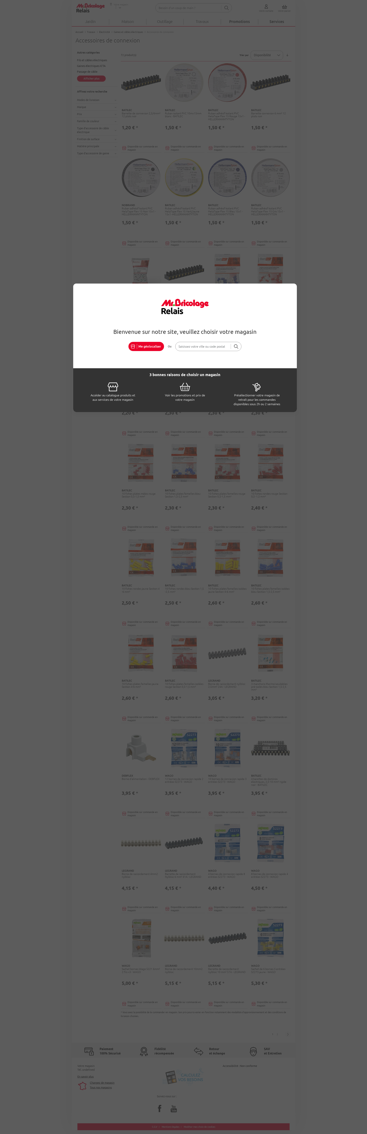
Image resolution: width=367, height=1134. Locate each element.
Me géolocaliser (149, 346)
